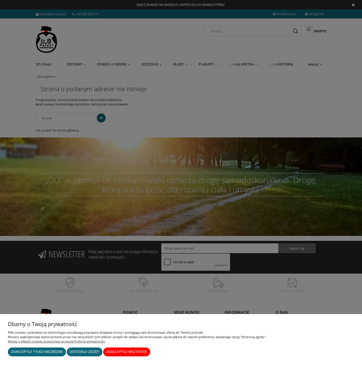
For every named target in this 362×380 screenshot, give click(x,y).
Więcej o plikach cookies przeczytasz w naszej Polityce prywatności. (56, 341)
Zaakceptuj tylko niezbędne (37, 352)
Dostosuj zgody (84, 352)
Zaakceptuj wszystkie (126, 352)
